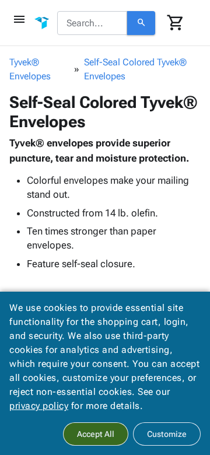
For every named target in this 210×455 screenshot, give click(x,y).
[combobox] (92, 23)
